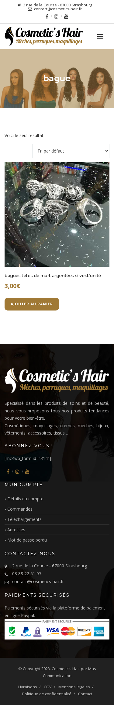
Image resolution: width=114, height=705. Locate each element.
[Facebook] (46, 16)
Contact (85, 694)
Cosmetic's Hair (66, 668)
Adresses (16, 529)
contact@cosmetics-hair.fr (38, 581)
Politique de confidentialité (46, 694)
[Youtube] (66, 16)
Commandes (20, 509)
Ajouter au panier (32, 304)
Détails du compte (25, 499)
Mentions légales (74, 687)
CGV (48, 687)
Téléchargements (24, 519)
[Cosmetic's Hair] (57, 36)
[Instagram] (56, 16)
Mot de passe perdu (27, 540)
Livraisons (27, 687)
